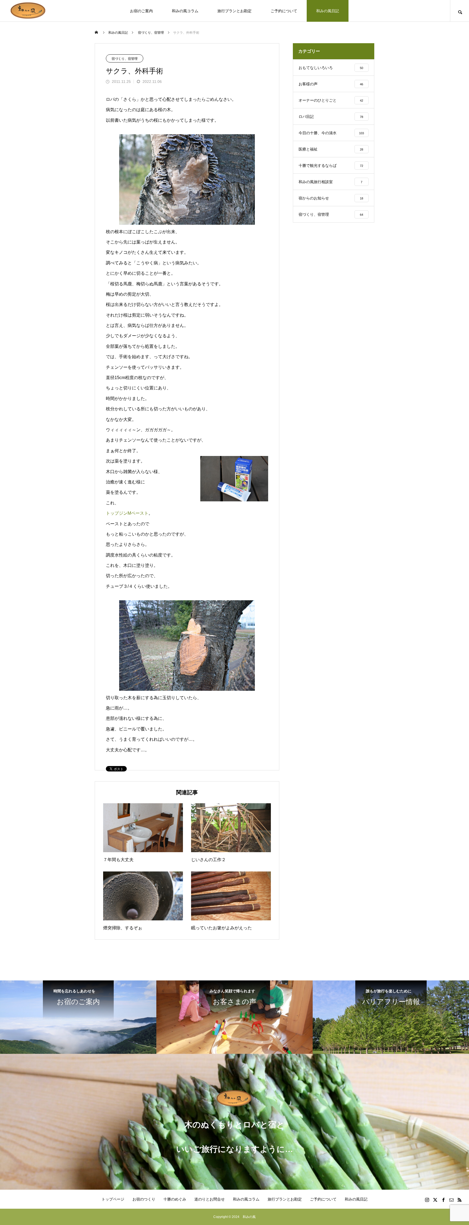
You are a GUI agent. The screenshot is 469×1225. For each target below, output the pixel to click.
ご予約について (284, 11)
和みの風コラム (185, 11)
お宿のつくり (143, 1199)
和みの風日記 (327, 11)
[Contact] (451, 1199)
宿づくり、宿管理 (125, 59)
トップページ (113, 1199)
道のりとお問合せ (209, 1199)
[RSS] (459, 1199)
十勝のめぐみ (174, 1199)
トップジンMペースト (127, 513)
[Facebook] (443, 1199)
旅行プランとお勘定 (234, 11)
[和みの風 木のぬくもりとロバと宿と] (28, 11)
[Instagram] (427, 1199)
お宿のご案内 (141, 11)
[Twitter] (435, 1199)
